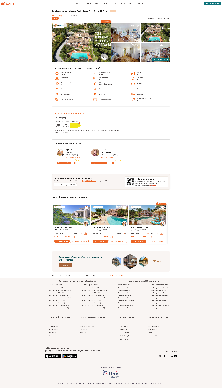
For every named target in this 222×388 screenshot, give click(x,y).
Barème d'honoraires (142, 383)
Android (154, 185)
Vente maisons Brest (124, 298)
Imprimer (151, 18)
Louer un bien (53, 332)
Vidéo (55, 18)
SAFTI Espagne (124, 332)
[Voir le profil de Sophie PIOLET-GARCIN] (108, 156)
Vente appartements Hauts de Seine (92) (93, 295)
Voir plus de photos (161, 60)
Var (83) (68, 276)
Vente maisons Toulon (124, 308)
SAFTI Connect (84, 329)
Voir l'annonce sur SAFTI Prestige (64, 237)
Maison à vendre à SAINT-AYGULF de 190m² (111, 276)
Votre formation (152, 329)
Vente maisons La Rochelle (126, 300)
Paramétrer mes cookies (157, 383)
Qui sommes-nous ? (125, 323)
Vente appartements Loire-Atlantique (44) (93, 305)
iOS (150, 185)
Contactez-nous (84, 336)
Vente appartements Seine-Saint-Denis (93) (94, 298)
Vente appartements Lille (158, 308)
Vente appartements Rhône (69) (91, 293)
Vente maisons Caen (124, 293)
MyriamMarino (69, 151)
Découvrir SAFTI (152, 336)
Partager (160, 18)
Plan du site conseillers (94, 383)
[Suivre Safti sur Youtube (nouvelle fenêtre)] (171, 356)
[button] (71, 215)
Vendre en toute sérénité (87, 326)
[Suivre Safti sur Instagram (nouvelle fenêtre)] (160, 356)
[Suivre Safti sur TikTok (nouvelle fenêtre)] (175, 356)
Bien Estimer (123, 329)
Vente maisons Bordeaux (125, 305)
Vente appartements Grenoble (159, 288)
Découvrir (65, 265)
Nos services (83, 323)
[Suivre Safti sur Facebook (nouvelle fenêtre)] (167, 356)
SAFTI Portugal (124, 336)
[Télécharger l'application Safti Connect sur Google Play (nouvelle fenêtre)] (69, 356)
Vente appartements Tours (158, 293)
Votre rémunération (153, 326)
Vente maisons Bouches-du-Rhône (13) (60, 290)
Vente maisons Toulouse (125, 295)
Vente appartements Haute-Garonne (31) (93, 308)
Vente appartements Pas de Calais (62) (93, 300)
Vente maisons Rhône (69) (56, 293)
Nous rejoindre (152, 323)
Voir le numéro (63, 241)
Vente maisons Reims (124, 288)
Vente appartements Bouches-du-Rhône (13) (94, 290)
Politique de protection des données (124, 383)
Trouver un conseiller (55, 336)
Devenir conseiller (212, 3)
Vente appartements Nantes (159, 300)
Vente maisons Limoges (125, 303)
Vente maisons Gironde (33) (57, 303)
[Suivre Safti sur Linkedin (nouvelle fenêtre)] (164, 356)
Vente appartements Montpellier (160, 305)
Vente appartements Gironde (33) (91, 303)
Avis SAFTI (83, 332)
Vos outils (150, 332)
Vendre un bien (53, 326)
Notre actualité (124, 326)
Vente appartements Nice (158, 298)
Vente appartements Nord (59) (90, 288)
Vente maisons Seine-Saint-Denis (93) (60, 298)
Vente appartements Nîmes (159, 290)
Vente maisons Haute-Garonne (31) (59, 308)
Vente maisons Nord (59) (56, 288)
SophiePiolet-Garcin (106, 151)
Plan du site (82, 383)
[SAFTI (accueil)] (8, 3)
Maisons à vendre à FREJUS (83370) (84, 276)
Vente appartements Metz (158, 303)
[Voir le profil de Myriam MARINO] (71, 156)
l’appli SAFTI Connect (89, 181)
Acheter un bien (53, 323)
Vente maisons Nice (124, 290)
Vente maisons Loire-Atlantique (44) (59, 305)
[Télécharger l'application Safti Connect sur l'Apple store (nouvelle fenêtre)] (53, 356)
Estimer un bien (53, 329)
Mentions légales (107, 383)
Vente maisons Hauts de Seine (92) (59, 295)
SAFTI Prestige (124, 339)
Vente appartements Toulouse (159, 295)
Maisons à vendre (57, 276)
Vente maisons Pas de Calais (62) (58, 300)
